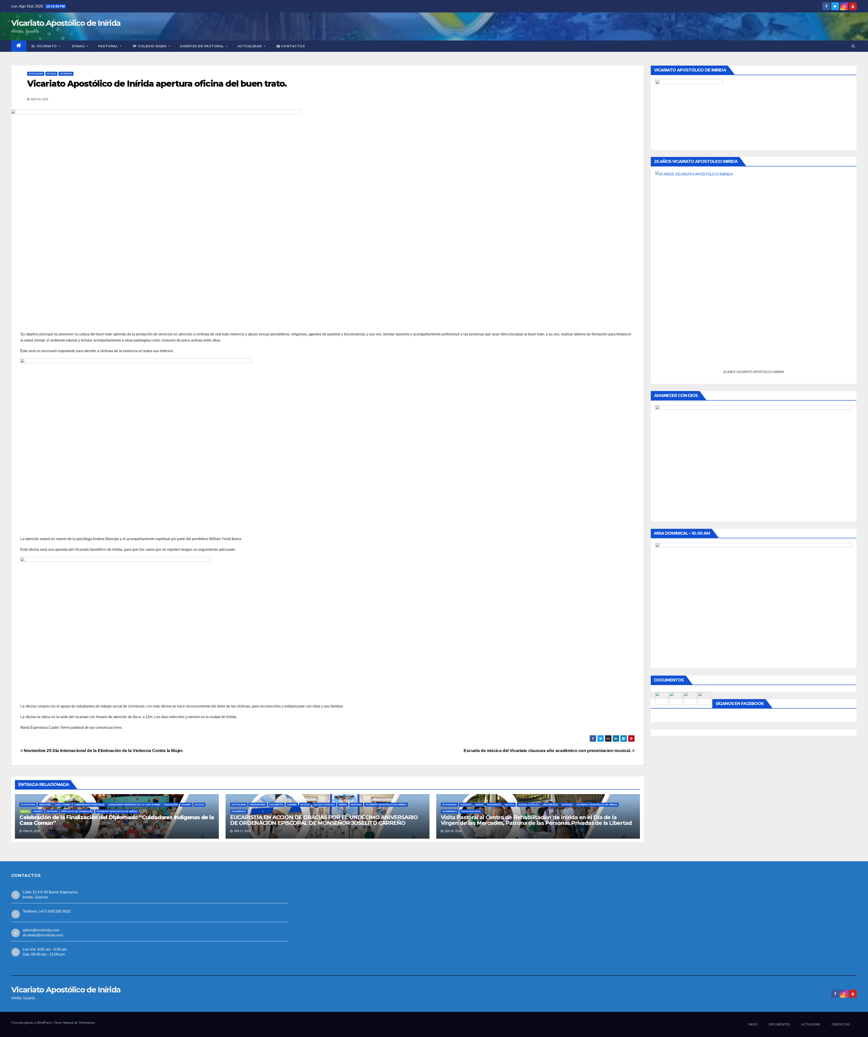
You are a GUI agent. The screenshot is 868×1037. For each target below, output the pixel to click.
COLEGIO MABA (152, 46)
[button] (853, 46)
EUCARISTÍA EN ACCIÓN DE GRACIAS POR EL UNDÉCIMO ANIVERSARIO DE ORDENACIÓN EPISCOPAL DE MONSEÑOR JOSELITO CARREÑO (324, 820)
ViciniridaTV (238, 811)
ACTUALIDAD (250, 46)
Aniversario (258, 804)
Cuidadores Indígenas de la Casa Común (134, 804)
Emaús (479, 804)
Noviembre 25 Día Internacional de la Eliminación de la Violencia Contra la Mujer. (103, 750)
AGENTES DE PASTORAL (202, 46)
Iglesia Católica (324, 804)
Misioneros (550, 804)
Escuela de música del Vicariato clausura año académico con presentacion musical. (548, 750)
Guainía (186, 804)
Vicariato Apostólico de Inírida (65, 23)
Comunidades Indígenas (89, 804)
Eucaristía (276, 804)
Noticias (52, 811)
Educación (171, 804)
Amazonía (45, 804)
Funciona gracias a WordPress (31, 1022)
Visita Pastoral (471, 811)
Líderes (38, 811)
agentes (466, 804)
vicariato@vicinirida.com (43, 935)
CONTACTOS (292, 46)
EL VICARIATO (44, 46)
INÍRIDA (25, 811)
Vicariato (66, 73)
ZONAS (79, 46)
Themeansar (86, 1022)
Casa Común (62, 804)
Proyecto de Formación (77, 811)
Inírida (343, 804)
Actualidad (35, 73)
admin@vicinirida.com (41, 930)
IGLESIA (51, 73)
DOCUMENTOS (779, 1024)
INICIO (752, 1024)
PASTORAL (108, 46)
